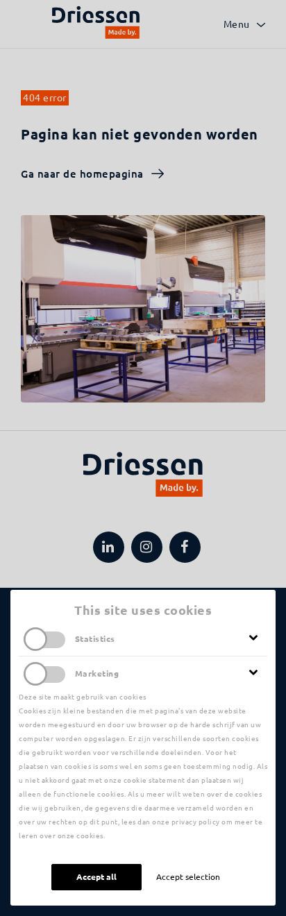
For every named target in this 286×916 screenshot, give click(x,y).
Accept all (96, 876)
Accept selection (188, 876)
